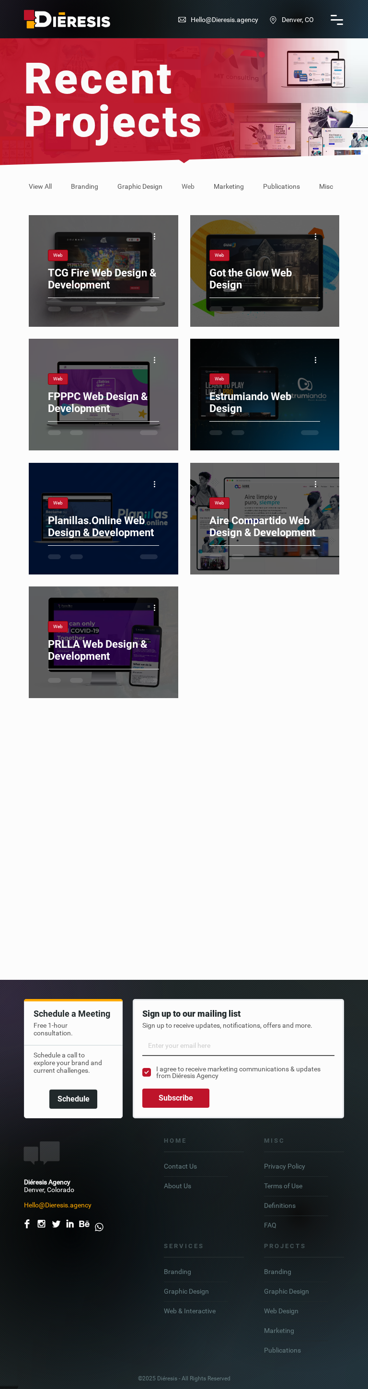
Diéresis (168, 1378)
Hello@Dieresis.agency (224, 19)
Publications (281, 186)
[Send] (99, 1223)
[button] (337, 20)
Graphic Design (139, 186)
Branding (84, 186)
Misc (326, 186)
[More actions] (157, 236)
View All (40, 186)
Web (188, 186)
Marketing (229, 186)
